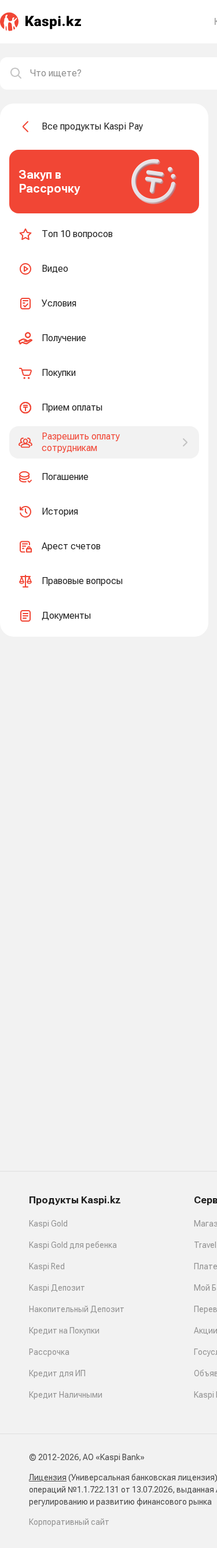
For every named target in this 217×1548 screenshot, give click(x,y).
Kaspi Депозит (57, 1287)
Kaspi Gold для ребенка (73, 1245)
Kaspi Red (47, 1266)
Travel (205, 1245)
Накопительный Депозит (76, 1309)
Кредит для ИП (57, 1373)
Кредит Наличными (65, 1394)
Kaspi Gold (48, 1223)
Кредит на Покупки (64, 1330)
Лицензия (48, 1477)
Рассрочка (49, 1352)
